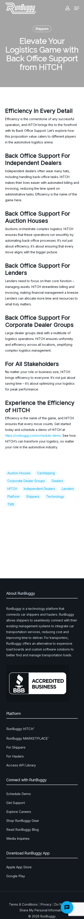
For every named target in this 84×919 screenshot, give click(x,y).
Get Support (15, 803)
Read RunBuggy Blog (22, 829)
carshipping (46, 473)
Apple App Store (19, 867)
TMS (10, 504)
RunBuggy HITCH (20, 729)
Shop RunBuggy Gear (22, 820)
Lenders (68, 489)
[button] (76, 8)
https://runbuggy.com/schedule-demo (33, 435)
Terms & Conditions (23, 904)
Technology (55, 496)
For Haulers (15, 756)
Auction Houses (18, 473)
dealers (57, 481)
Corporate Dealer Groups (26, 481)
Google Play (15, 876)
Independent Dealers (39, 489)
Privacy (46, 904)
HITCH (12, 489)
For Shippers (16, 747)
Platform (13, 496)
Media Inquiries (18, 838)
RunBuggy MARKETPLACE (27, 738)
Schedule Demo (18, 794)
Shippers (42, 29)
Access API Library (21, 765)
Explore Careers (18, 812)
